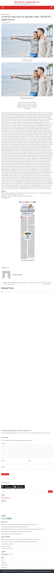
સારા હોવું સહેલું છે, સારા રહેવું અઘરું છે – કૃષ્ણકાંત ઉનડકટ (12, 533)
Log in (2, 560)
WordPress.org (4, 567)
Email (29, 460)
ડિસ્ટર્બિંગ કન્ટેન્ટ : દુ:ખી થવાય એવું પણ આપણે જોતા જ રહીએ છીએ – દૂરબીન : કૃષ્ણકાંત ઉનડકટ (19, 524)
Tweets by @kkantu (5, 498)
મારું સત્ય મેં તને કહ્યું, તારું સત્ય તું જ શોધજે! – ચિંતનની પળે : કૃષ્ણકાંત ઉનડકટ (25, 539)
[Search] (52, 8)
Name (3, 460)
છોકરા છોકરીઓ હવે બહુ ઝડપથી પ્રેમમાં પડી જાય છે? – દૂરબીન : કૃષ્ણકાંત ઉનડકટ (16, 531)
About (12, 544)
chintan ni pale (5, 14)
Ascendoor (37, 571)
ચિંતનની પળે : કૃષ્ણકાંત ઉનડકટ (27, 2)
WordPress (48, 571)
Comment (3, 443)
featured (7, 268)
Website (3, 467)
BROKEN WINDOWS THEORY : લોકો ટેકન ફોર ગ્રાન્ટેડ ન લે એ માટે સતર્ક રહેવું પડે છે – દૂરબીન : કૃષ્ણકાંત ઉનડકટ (22, 529)
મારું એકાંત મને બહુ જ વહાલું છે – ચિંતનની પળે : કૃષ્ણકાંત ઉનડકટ (16, 430)
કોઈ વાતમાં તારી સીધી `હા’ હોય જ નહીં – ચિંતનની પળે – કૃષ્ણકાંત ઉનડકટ (14, 527)
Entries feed (3, 562)
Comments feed (4, 565)
